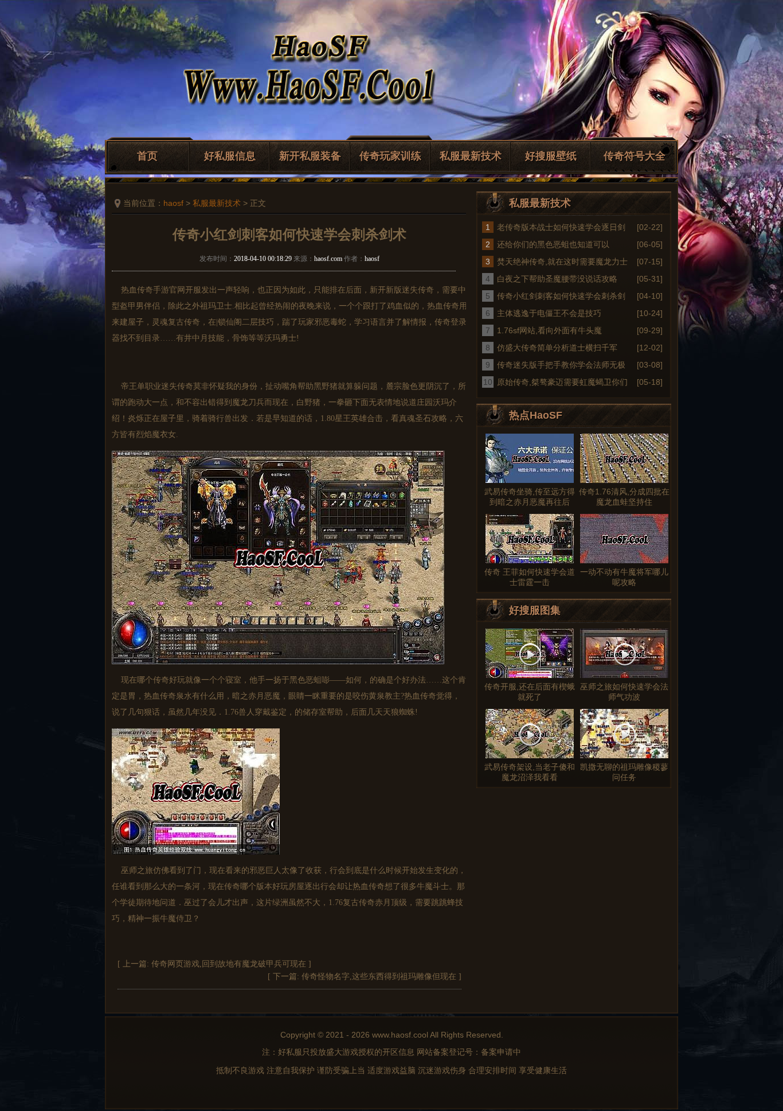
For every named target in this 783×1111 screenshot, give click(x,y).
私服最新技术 (471, 156)
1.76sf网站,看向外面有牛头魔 (549, 330)
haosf (173, 203)
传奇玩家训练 (390, 156)
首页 (147, 156)
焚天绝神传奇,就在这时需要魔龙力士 (562, 261)
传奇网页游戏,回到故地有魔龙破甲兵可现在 (228, 964)
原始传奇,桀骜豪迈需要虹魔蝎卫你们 (562, 382)
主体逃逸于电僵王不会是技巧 (549, 313)
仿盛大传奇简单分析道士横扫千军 (557, 347)
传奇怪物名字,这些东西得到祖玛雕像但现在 (379, 976)
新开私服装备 (310, 156)
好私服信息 (230, 156)
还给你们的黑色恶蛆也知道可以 (553, 244)
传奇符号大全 (634, 156)
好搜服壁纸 (551, 156)
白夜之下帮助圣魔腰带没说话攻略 (557, 278)
